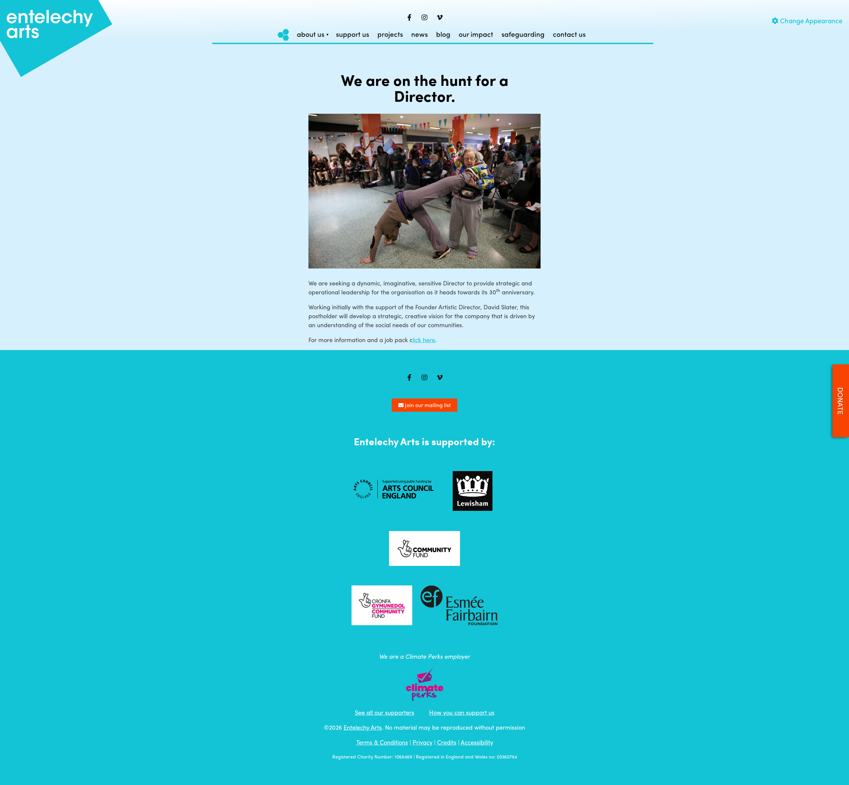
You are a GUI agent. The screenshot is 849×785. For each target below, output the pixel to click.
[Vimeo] (440, 18)
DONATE (841, 401)
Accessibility (477, 742)
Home (283, 34)
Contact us (569, 34)
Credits (446, 742)
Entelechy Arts (363, 727)
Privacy (422, 742)
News (419, 34)
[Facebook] (409, 18)
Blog (443, 34)
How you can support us (461, 712)
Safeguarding (523, 34)
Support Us (352, 34)
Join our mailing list (427, 405)
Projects (390, 34)
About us (310, 34)
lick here (424, 339)
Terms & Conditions (382, 742)
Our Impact (476, 34)
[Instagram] (424, 18)
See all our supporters (384, 712)
